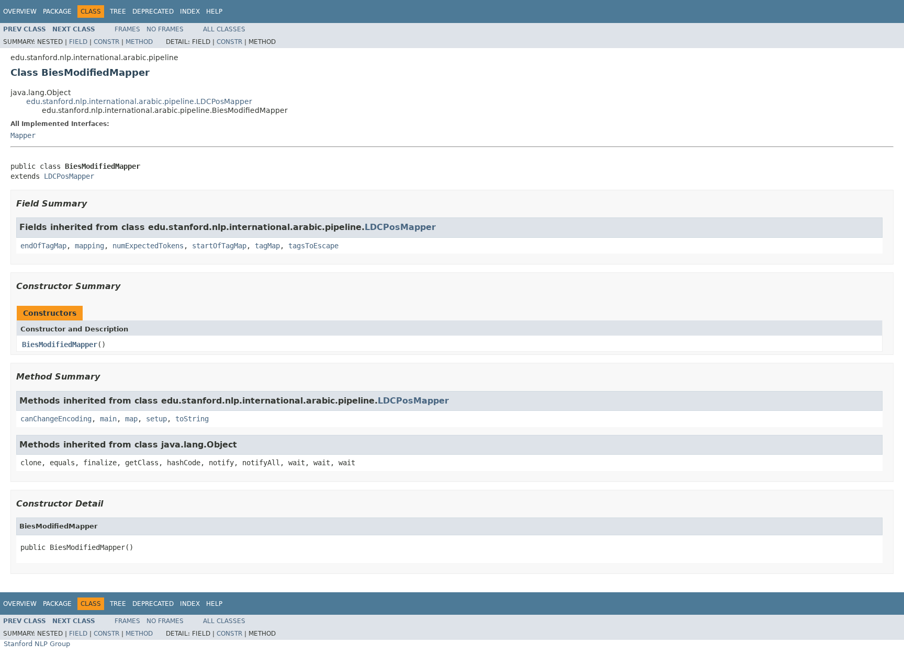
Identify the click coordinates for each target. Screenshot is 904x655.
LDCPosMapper (69, 176)
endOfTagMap (43, 246)
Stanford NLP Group (37, 644)
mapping (89, 246)
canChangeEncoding (56, 419)
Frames (127, 29)
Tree (118, 11)
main (108, 419)
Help (214, 11)
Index (190, 11)
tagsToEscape (313, 246)
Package (57, 11)
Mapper (23, 135)
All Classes (224, 29)
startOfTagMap (219, 246)
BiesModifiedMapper (59, 344)
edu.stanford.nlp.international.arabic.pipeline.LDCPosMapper (139, 101)
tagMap (267, 246)
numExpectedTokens (148, 246)
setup (156, 419)
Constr (106, 41)
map (131, 419)
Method (139, 41)
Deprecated (153, 11)
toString (192, 419)
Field (78, 41)
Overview (20, 11)
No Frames (165, 29)
